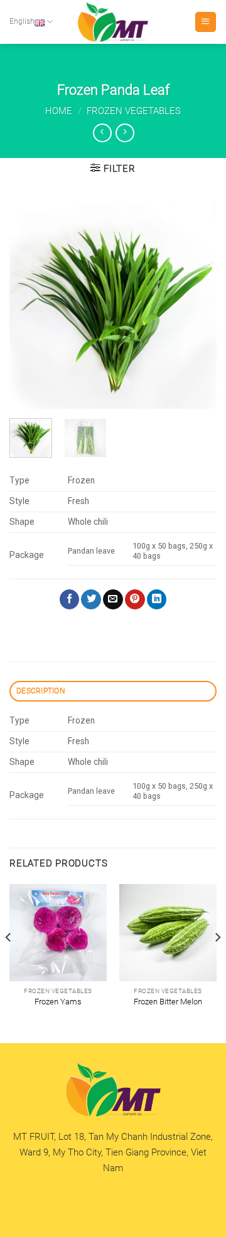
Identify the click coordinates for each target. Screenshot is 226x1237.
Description (40, 691)
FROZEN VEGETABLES (134, 111)
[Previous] (29, 305)
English (22, 21)
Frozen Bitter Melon (168, 1001)
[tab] (113, 691)
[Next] (196, 305)
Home (58, 111)
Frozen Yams (58, 1001)
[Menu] (205, 21)
